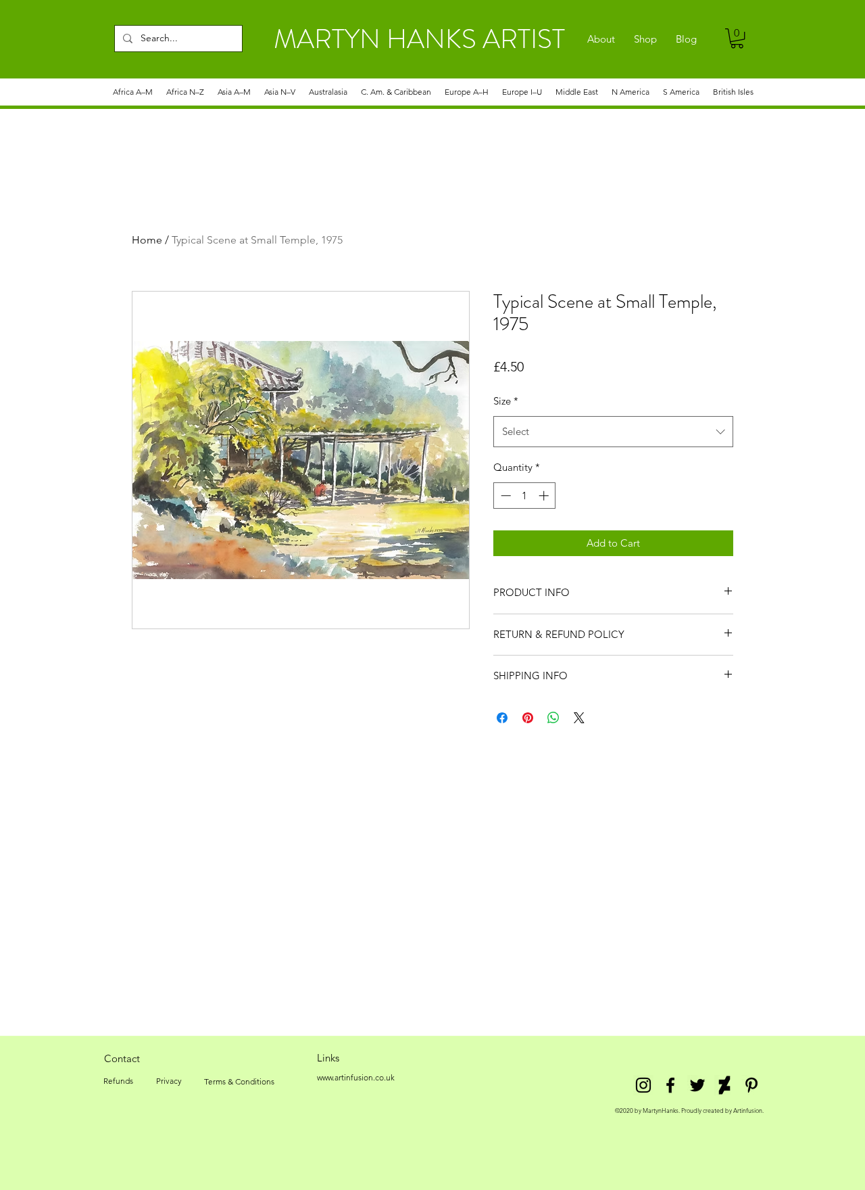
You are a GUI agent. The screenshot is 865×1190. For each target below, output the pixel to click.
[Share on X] (579, 718)
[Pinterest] (751, 1085)
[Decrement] (504, 495)
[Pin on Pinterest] (528, 718)
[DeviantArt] (724, 1085)
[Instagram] (643, 1085)
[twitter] (697, 1085)
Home (147, 239)
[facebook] (670, 1085)
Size (505, 400)
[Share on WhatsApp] (553, 718)
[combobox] (613, 431)
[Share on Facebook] (502, 718)
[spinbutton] (525, 495)
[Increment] (545, 495)
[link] (737, 38)
